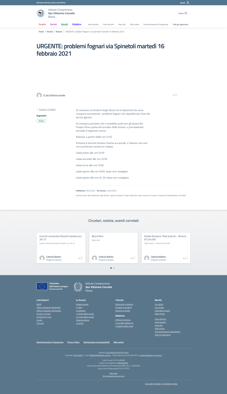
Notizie (41, 120)
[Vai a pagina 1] (111, 268)
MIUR (39, 304)
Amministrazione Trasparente (156, 24)
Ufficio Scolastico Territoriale (49, 310)
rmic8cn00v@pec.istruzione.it (150, 355)
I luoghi (79, 307)
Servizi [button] (53, 24)
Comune (40, 323)
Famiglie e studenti (123, 307)
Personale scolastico (124, 304)
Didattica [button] (76, 24)
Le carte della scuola (85, 317)
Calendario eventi (162, 310)
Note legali (114, 373)
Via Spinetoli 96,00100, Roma (117, 352)
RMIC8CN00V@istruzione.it (100, 355)
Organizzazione (82, 320)
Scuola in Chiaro (43, 313)
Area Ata (122, 24)
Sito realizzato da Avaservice (113, 376)
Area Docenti (108, 24)
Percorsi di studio (122, 310)
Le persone (81, 310)
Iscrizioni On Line (44, 317)
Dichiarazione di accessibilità (97, 342)
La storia (79, 323)
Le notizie (159, 304)
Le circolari (159, 307)
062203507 (78, 355)
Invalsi (39, 320)
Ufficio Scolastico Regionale (48, 307)
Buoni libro (98, 236)
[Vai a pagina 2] (114, 268)
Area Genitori (93, 24)
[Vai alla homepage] (41, 13)
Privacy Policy (73, 342)
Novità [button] (64, 24)
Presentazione (82, 304)
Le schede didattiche (124, 323)
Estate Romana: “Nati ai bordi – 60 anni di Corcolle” (165, 237)
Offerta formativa (123, 319)
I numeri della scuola (85, 313)
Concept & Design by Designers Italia (161, 383)
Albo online (134, 24)
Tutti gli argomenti (180, 24)
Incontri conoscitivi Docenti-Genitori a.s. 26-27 (60, 237)
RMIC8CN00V (122, 363)
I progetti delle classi (124, 326)
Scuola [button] (42, 24)
